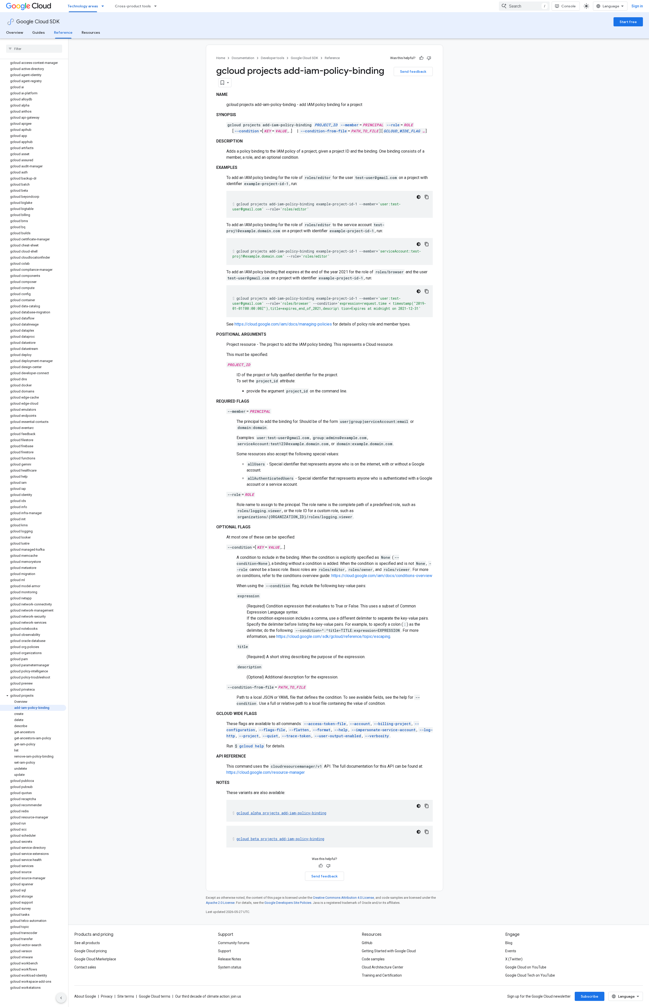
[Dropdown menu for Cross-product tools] (157, 6)
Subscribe (589, 996)
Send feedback (413, 71)
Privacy (107, 996)
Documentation (243, 58)
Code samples (373, 959)
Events (510, 951)
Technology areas (83, 6)
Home (220, 58)
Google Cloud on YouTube (525, 967)
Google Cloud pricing (90, 951)
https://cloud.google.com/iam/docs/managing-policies (283, 324)
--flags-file (272, 729)
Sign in (637, 6)
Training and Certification (382, 975)
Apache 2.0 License (220, 903)
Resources (91, 32)
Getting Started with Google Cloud (389, 951)
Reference (63, 32)
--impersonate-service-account (383, 729)
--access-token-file (325, 723)
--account (360, 723)
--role (393, 124)
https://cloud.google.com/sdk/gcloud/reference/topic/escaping (333, 636)
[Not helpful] (429, 58)
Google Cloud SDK (38, 22)
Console (568, 6)
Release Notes (229, 959)
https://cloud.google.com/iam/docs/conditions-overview (381, 575)
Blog (508, 943)
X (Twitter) (513, 959)
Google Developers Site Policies (287, 903)
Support (224, 951)
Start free (628, 22)
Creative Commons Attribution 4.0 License (343, 898)
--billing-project (392, 723)
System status (229, 967)
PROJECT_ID (326, 124)
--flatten (299, 729)
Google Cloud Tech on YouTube (530, 975)
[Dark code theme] (418, 197)
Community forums (233, 943)
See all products (87, 943)
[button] (33, 696)
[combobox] (524, 6)
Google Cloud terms (154, 996)
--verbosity (377, 735)
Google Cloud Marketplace (95, 959)
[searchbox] (34, 49)
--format (321, 729)
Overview (14, 32)
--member (349, 124)
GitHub (367, 943)
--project (249, 735)
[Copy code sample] (427, 197)
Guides (38, 32)
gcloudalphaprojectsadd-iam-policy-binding (281, 813)
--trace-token (296, 735)
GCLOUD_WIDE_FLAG (402, 131)
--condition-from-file (323, 131)
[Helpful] (421, 58)
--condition (247, 131)
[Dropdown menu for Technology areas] (104, 6)
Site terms (125, 996)
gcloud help (251, 746)
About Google (85, 996)
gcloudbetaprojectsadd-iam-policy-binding (280, 838)
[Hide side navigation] (61, 998)
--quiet (270, 735)
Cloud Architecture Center (382, 967)
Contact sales (85, 967)
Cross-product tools (133, 6)
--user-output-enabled (337, 735)
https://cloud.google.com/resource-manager (265, 772)
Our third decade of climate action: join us (208, 996)
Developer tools (272, 58)
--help (341, 729)
